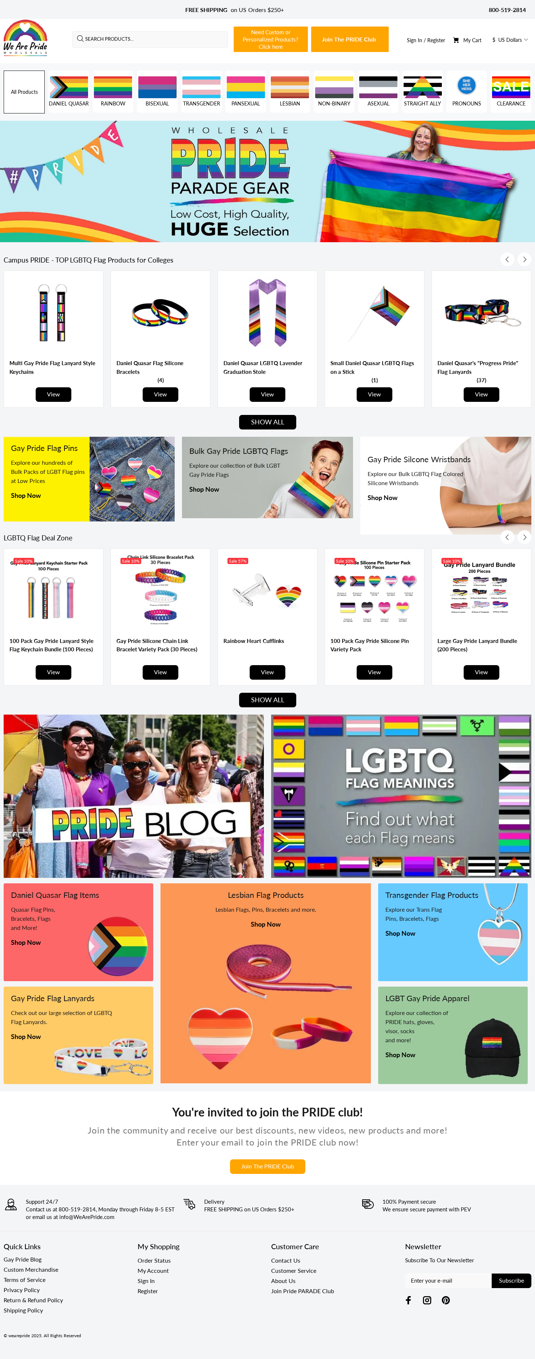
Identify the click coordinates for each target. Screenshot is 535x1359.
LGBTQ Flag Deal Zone (38, 538)
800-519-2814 (507, 9)
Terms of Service (24, 1279)
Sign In (414, 40)
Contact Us (285, 1260)
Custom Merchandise (31, 1269)
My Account (153, 1270)
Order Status (154, 1260)
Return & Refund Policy (33, 1299)
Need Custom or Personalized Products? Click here (270, 39)
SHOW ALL (267, 422)
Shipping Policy (23, 1310)
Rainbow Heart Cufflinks (253, 640)
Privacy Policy (22, 1289)
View (53, 394)
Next (524, 259)
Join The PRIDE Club (349, 39)
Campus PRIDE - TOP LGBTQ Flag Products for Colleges (88, 260)
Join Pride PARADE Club (302, 1290)
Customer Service (293, 1270)
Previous (507, 259)
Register (436, 40)
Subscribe (511, 1280)
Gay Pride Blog (22, 1259)
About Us (283, 1280)
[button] (161, 380)
